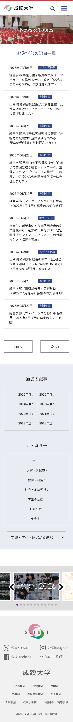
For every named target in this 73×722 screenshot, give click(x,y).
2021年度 (46, 413)
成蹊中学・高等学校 (56, 702)
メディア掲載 (36, 470)
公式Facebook (21, 656)
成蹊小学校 (30, 702)
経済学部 (19, 686)
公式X (21, 647)
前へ (18, 346)
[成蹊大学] (24, 8)
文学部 (16, 694)
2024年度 (25, 404)
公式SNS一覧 (49, 656)
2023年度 (46, 404)
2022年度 (25, 413)
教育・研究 (36, 480)
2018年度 (46, 423)
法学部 (54, 686)
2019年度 (25, 423)
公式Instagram (58, 647)
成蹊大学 (36, 673)
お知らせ (36, 509)
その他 (36, 518)
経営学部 (38, 686)
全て (36, 460)
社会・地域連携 (36, 489)
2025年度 (46, 394)
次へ (54, 346)
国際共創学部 (35, 694)
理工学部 (55, 694)
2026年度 (25, 394)
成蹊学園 (10, 702)
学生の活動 (36, 499)
